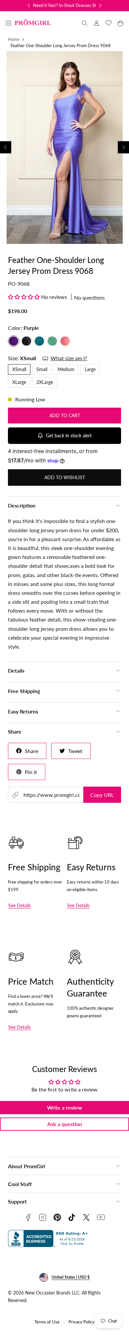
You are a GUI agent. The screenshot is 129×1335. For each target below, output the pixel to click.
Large (90, 369)
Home (14, 39)
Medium (66, 369)
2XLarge (44, 382)
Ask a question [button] (64, 1124)
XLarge (19, 382)
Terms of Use (47, 1322)
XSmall (19, 369)
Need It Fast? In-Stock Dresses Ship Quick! (73, 5)
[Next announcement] (100, 6)
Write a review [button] (64, 1107)
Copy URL (102, 795)
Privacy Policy (81, 1322)
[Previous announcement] (29, 6)
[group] (64, 147)
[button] (9, 23)
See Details (19, 905)
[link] (97, 23)
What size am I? (69, 358)
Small (41, 369)
